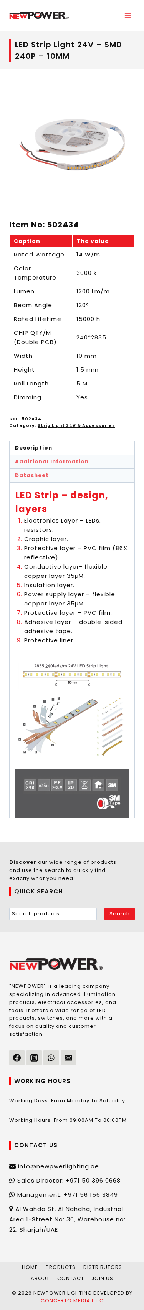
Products (61, 1267)
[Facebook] (17, 1057)
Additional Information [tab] (52, 461)
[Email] (68, 1057)
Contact (70, 1278)
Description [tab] (33, 448)
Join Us (102, 1278)
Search (119, 913)
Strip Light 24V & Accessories (76, 425)
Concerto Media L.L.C (72, 1300)
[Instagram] (34, 1057)
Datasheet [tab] (32, 475)
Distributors (102, 1267)
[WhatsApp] (51, 1057)
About (40, 1278)
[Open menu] (128, 15)
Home (30, 1267)
